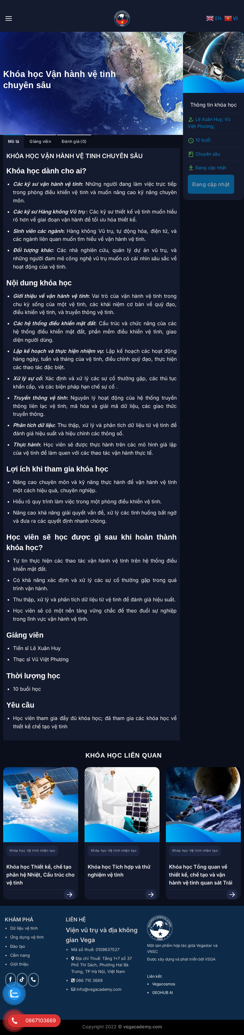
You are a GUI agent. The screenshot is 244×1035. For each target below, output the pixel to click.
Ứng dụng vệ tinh (27, 937)
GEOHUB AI (162, 992)
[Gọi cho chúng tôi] (33, 980)
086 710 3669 (89, 980)
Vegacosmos (163, 984)
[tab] (13, 141)
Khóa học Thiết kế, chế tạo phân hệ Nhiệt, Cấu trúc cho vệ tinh (40, 875)
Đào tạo (17, 946)
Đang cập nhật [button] (210, 184)
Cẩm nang (20, 955)
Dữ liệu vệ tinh (24, 928)
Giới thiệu (19, 964)
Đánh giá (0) (74, 141)
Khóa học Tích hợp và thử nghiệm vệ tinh (119, 871)
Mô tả (13, 141)
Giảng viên (40, 141)
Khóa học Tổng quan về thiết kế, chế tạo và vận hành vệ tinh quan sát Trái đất (200, 879)
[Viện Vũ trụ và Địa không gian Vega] (122, 18)
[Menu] (8, 18)
